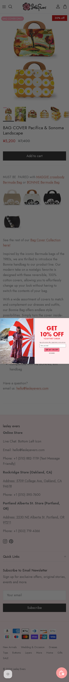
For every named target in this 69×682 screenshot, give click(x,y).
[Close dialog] (2, 320)
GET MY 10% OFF (51, 350)
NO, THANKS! (51, 353)
